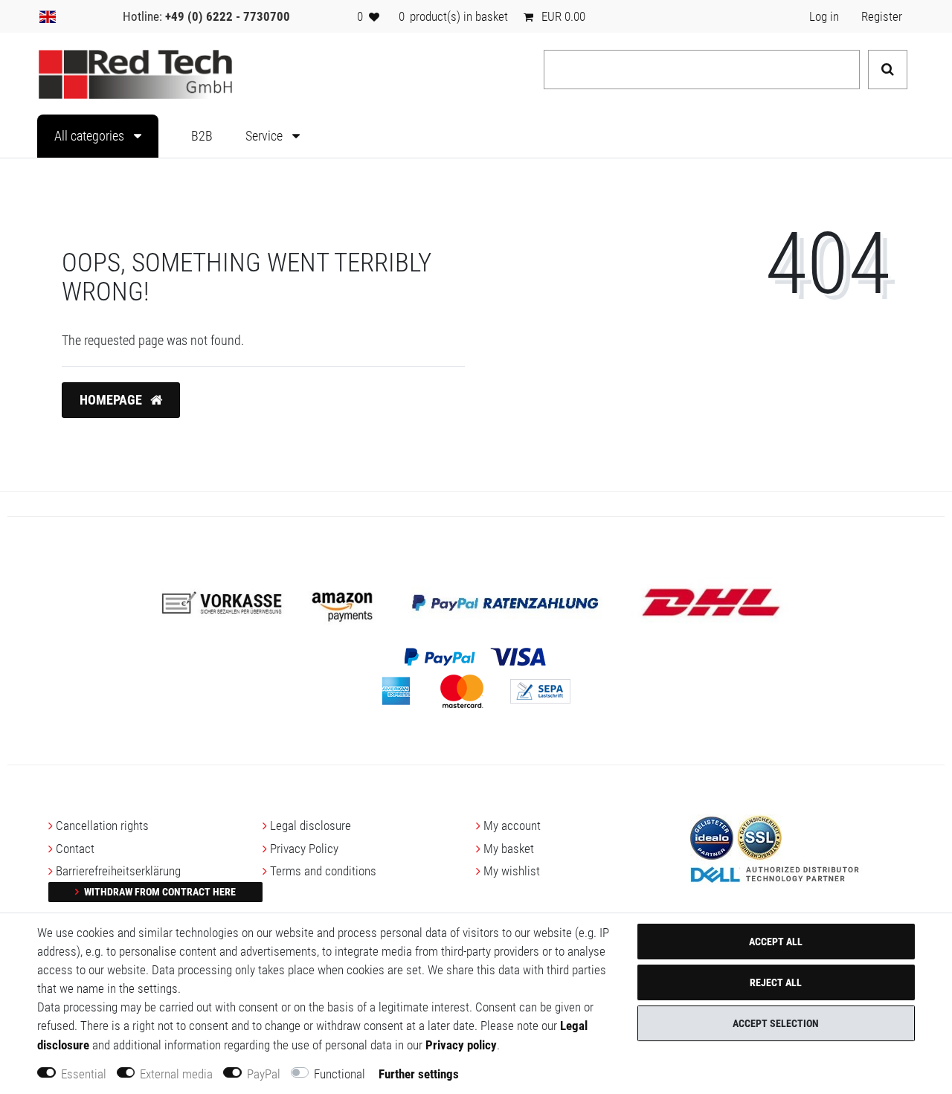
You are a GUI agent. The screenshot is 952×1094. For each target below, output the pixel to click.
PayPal (263, 1073)
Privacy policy (461, 1044)
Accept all (776, 941)
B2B (202, 136)
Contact (75, 848)
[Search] (887, 69)
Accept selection (776, 1023)
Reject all (776, 982)
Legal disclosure (310, 825)
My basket (508, 848)
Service (265, 136)
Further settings (419, 1073)
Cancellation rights (102, 825)
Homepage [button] (112, 400)
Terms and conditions (323, 870)
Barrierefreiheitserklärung (118, 870)
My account (512, 825)
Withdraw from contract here (159, 892)
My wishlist (511, 870)
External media (176, 1073)
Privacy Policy (304, 848)
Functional (339, 1073)
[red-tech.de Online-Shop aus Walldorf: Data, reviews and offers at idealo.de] (711, 836)
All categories (90, 136)
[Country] (47, 16)
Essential (83, 1073)
